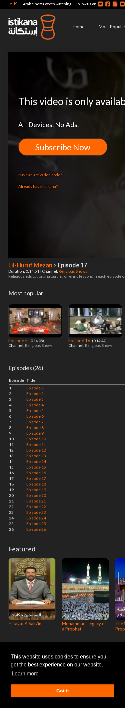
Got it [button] (62, 690)
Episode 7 (35, 421)
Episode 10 (36, 438)
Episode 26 (36, 529)
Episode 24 (36, 517)
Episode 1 (35, 387)
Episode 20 (36, 495)
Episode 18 (36, 484)
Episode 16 (79, 340)
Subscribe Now (62, 147)
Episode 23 (36, 512)
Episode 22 (36, 506)
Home (78, 26)
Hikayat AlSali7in (25, 623)
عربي (12, 2)
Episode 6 (35, 416)
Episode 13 (36, 455)
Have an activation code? (40, 174)
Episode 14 (36, 461)
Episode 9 (35, 433)
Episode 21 (36, 500)
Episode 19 (36, 489)
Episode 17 (36, 478)
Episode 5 (18, 340)
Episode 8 (35, 427)
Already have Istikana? (38, 186)
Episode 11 (36, 444)
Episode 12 (36, 450)
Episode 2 (35, 393)
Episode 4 (35, 404)
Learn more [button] (25, 673)
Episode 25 (36, 523)
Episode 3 (35, 399)
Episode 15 (36, 467)
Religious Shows (73, 271)
